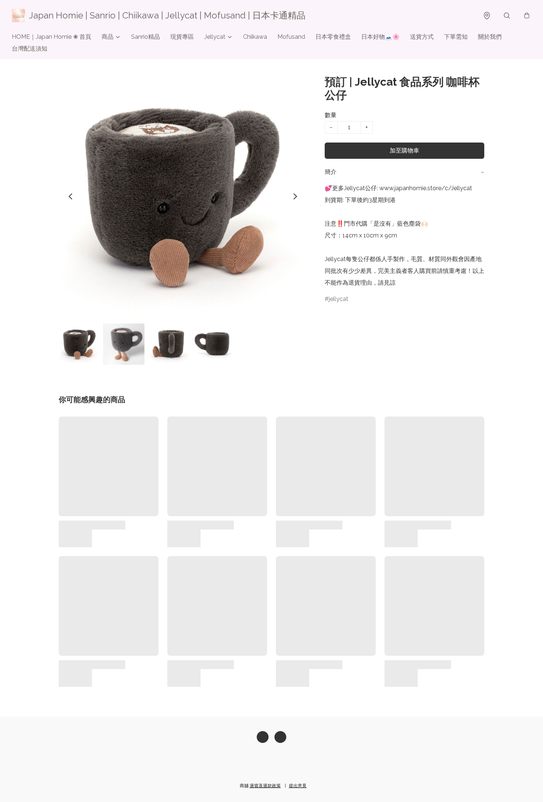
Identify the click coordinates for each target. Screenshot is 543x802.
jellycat (338, 298)
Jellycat (214, 36)
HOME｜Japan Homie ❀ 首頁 (51, 36)
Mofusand (291, 36)
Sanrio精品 (145, 36)
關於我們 (490, 36)
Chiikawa (255, 36)
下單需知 (456, 36)
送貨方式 (422, 36)
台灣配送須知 (29, 48)
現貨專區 (182, 36)
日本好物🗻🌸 (380, 36)
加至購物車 (404, 150)
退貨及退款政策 (265, 785)
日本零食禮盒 (333, 36)
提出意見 (298, 785)
